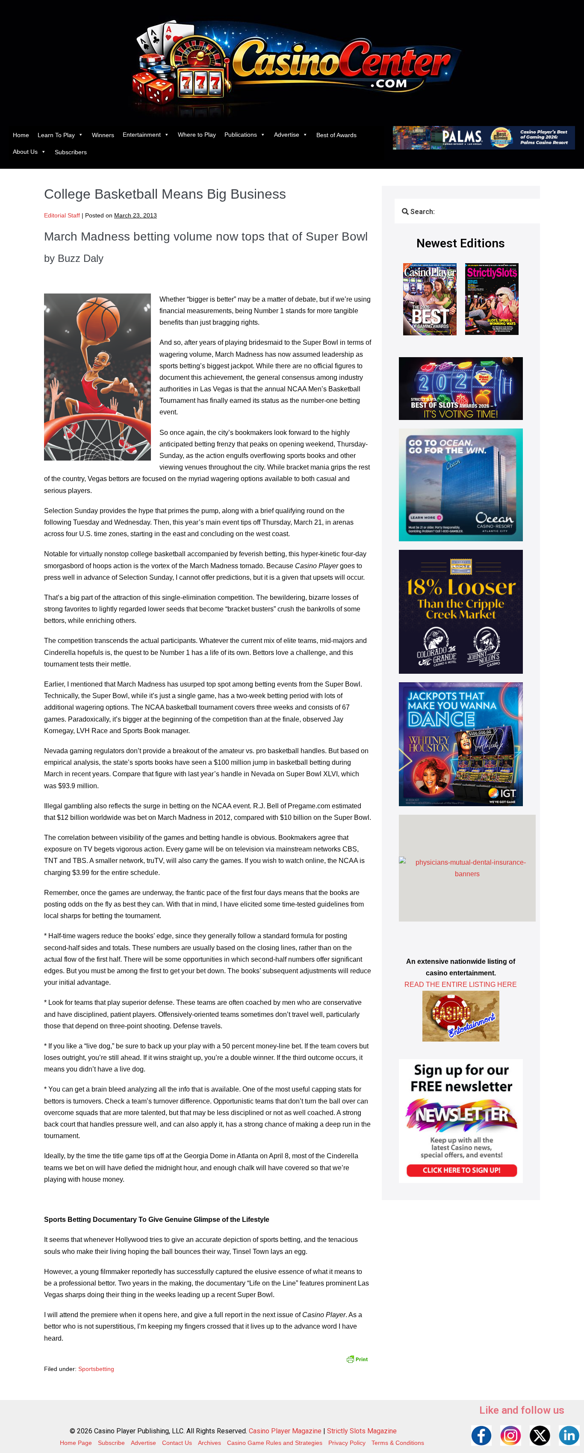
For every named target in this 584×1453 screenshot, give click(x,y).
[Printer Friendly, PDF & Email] (357, 1358)
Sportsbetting (96, 1368)
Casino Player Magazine (285, 1431)
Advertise (286, 134)
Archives (209, 1442)
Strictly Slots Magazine (362, 1431)
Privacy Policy (347, 1442)
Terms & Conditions (398, 1442)
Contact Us (177, 1442)
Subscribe (111, 1442)
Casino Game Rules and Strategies (274, 1442)
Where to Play (197, 134)
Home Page (76, 1442)
